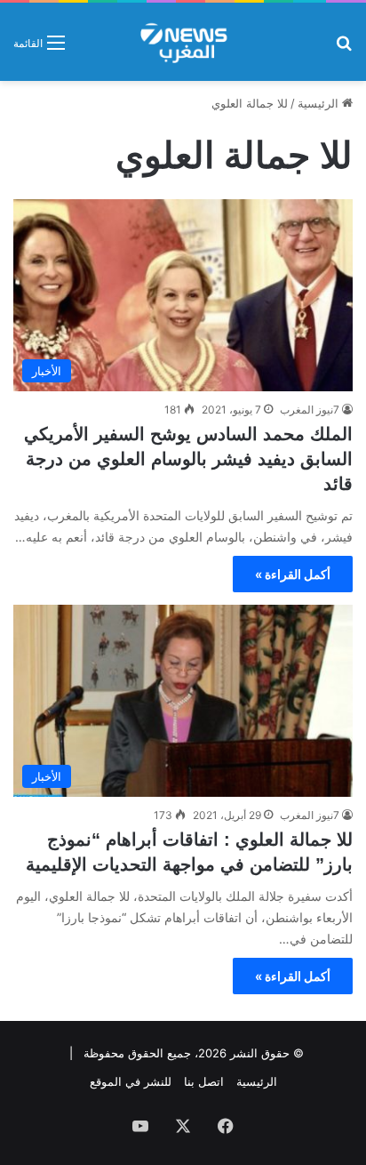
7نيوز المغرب (309, 409)
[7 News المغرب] (182, 41)
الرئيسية (320, 103)
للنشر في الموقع (130, 1081)
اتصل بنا (204, 1081)
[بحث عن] (344, 48)
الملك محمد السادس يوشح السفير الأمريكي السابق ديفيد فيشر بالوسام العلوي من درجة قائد (188, 459)
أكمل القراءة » (292, 574)
